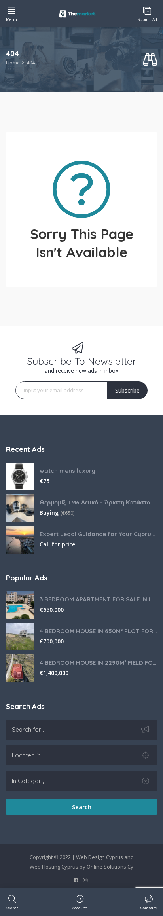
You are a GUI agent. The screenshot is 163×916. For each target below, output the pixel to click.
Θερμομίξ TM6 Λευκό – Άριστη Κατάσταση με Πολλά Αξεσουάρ (98, 502)
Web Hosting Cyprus (54, 866)
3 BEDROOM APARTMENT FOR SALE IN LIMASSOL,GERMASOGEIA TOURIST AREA (98, 599)
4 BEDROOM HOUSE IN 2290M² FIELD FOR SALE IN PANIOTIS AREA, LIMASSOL (98, 662)
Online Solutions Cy (110, 866)
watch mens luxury (67, 470)
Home (13, 62)
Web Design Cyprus (99, 857)
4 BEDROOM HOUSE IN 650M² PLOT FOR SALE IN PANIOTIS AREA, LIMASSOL (98, 631)
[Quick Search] (150, 60)
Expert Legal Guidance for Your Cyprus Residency (98, 534)
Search (81, 807)
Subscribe (127, 390)
